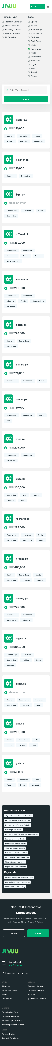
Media (33, 45)
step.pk (20, 439)
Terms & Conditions (10, 1038)
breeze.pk (22, 559)
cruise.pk (21, 399)
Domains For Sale (10, 1012)
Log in (14, 933)
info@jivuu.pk (15, 965)
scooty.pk (22, 598)
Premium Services (36, 986)
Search (26, 99)
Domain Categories (10, 1016)
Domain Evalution (36, 990)
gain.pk (20, 763)
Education (35, 60)
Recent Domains (12, 33)
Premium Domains (13, 22)
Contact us (7, 998)
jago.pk (20, 194)
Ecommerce (36, 33)
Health (34, 25)
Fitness (34, 76)
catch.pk (21, 325)
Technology (36, 29)
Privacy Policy (8, 1034)
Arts (33, 68)
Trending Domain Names (13, 1024)
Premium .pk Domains (12, 1020)
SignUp (38, 933)
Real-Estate (36, 41)
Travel (34, 72)
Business (35, 37)
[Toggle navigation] (47, 6)
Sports (34, 22)
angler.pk (21, 120)
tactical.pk (22, 279)
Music (33, 53)
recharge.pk (23, 519)
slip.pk (20, 723)
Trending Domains (13, 29)
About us (6, 986)
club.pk (20, 479)
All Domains (10, 37)
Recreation (36, 49)
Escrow (31, 994)
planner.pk (22, 160)
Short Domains (12, 25)
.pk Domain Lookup (37, 998)
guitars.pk (22, 364)
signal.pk (21, 638)
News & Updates (9, 990)
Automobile (36, 56)
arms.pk (21, 683)
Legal (33, 64)
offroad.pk (22, 234)
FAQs (4, 994)
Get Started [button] (37, 7)
